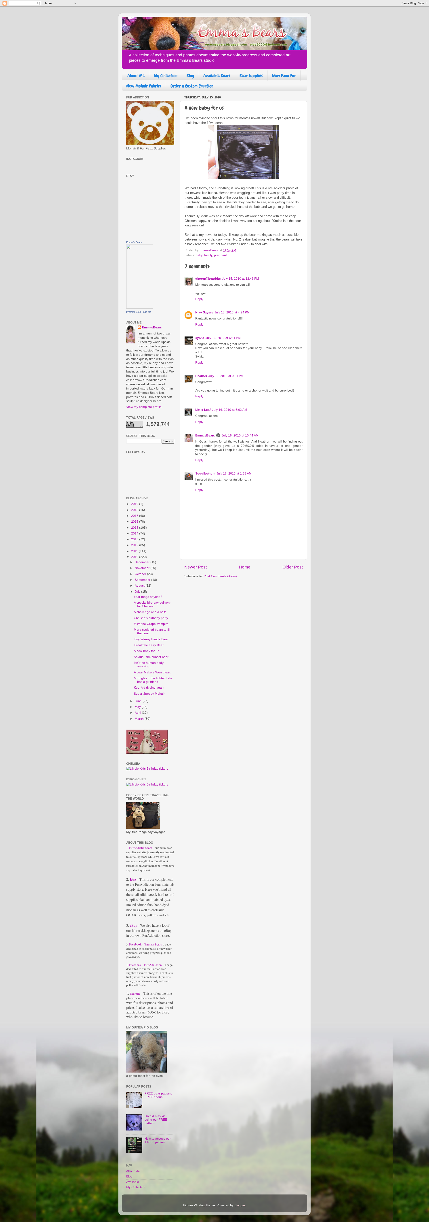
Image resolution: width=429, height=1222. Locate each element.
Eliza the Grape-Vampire (151, 624)
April (138, 712)
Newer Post (195, 567)
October (141, 574)
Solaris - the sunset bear (151, 657)
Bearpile (135, 994)
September (143, 579)
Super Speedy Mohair (149, 693)
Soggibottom (205, 473)
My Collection (165, 76)
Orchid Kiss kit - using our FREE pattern (156, 1119)
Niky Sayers (204, 312)
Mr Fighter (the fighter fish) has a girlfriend (153, 680)
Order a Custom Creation (191, 86)
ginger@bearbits (208, 278)
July (138, 591)
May (138, 707)
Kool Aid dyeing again (149, 687)
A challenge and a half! (150, 612)
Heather (201, 376)
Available (132, 1182)
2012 (135, 545)
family (208, 255)
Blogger (239, 1205)
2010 (135, 557)
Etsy (133, 879)
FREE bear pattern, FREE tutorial (158, 1095)
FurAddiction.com (140, 848)
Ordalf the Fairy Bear (149, 645)
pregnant (220, 255)
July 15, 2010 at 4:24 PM (232, 312)
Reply (199, 299)
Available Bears (216, 76)
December (142, 562)
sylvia (199, 338)
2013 (135, 539)
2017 (135, 515)
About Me (136, 76)
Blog (190, 76)
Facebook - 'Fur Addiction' (145, 965)
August (140, 585)
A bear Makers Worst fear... (153, 672)
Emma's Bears (134, 242)
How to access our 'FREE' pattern (158, 1140)
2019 (135, 504)
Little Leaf (203, 409)
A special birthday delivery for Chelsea (152, 604)
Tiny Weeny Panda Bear (151, 639)
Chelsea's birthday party (151, 618)
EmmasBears (205, 435)
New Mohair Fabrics (143, 86)
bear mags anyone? (148, 596)
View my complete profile (144, 407)
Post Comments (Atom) (220, 576)
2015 (135, 527)
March (140, 718)
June (139, 701)
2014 (135, 533)
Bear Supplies (251, 76)
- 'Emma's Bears (145, 944)
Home (244, 567)
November (142, 568)
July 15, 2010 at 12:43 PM (240, 278)
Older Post (292, 567)
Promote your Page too (138, 312)
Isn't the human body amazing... (149, 664)
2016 (135, 521)
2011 (135, 551)
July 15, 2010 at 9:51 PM (226, 376)
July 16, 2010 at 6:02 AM (229, 409)
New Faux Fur (284, 76)
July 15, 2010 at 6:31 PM (223, 338)
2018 (135, 510)
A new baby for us (146, 651)
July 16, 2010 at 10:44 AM (240, 435)
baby (199, 255)
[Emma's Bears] (139, 307)
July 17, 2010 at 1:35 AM (234, 473)
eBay (133, 925)
